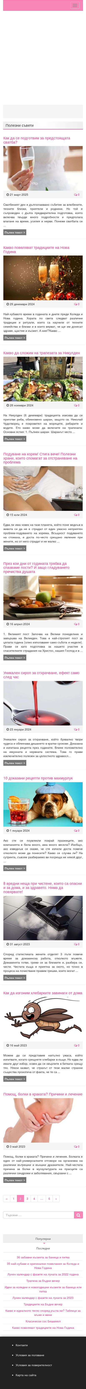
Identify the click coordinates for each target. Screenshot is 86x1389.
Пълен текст (14, 232)
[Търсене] (78, 1214)
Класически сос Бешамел (43, 1321)
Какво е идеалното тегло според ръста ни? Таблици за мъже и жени (43, 1312)
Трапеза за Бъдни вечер (43, 1280)
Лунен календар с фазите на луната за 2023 (43, 1298)
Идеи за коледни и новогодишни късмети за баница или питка (43, 1289)
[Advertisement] (43, 58)
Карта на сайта (26, 1375)
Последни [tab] (43, 1248)
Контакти (22, 1345)
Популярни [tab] (43, 1239)
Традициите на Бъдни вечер (43, 1304)
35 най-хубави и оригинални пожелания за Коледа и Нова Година (43, 1265)
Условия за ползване (30, 1355)
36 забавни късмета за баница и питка (43, 1257)
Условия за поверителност (34, 1365)
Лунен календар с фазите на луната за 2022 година (43, 1274)
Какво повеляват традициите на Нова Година (43, 1327)
